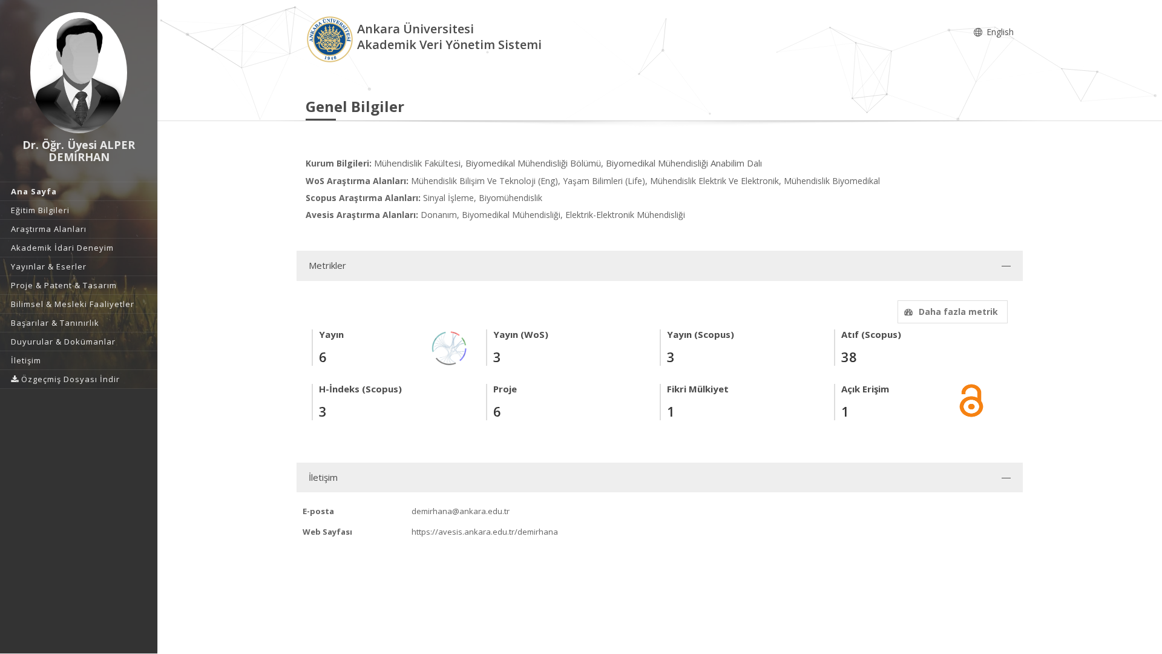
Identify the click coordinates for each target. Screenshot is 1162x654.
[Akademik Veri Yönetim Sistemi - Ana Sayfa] (331, 38)
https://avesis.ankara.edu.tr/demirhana (485, 531)
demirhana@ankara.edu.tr (461, 511)
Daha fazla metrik (958, 311)
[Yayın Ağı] (449, 347)
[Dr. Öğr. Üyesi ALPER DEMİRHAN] (78, 72)
